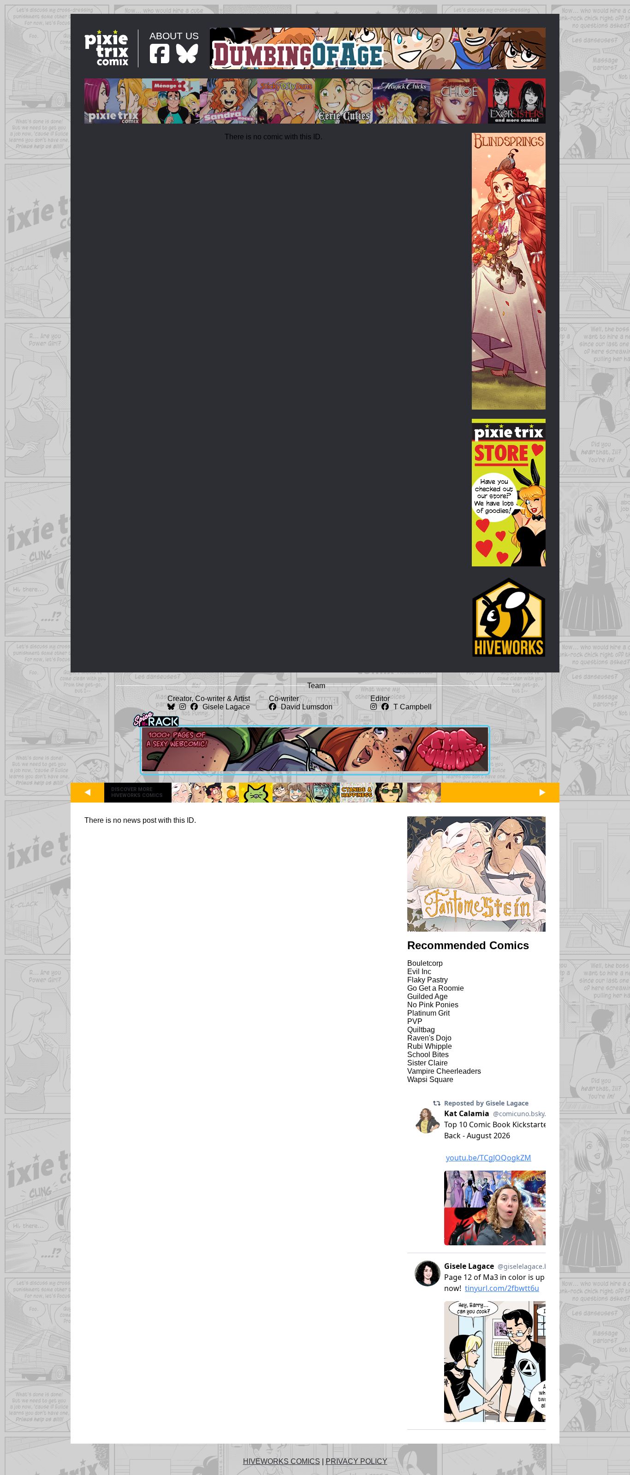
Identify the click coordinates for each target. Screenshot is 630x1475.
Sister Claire (427, 1063)
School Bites (428, 1055)
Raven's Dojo (429, 1038)
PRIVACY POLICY (356, 1461)
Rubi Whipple (429, 1046)
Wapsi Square (430, 1079)
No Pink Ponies (432, 1005)
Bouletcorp (425, 963)
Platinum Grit (428, 1013)
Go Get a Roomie (435, 988)
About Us (174, 35)
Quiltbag (421, 1030)
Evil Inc (419, 971)
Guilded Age (427, 996)
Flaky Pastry (427, 980)
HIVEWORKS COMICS (281, 1461)
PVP (414, 1021)
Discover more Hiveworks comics (137, 792)
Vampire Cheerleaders (444, 1071)
